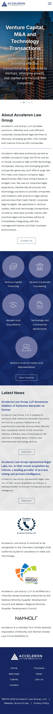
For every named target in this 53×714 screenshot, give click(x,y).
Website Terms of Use (16, 703)
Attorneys (14, 673)
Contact (14, 685)
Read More (26, 452)
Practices (39, 668)
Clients (14, 679)
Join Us (39, 679)
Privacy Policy (41, 703)
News (39, 673)
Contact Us (26, 240)
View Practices (26, 377)
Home (14, 668)
